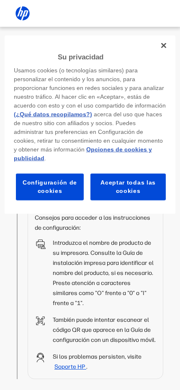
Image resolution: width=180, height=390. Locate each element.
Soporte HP (70, 366)
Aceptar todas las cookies (128, 186)
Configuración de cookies (50, 186)
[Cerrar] (163, 45)
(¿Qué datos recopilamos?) (53, 114)
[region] (90, 124)
